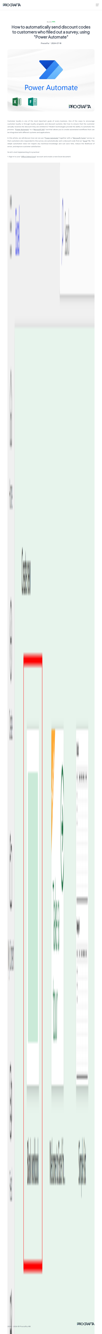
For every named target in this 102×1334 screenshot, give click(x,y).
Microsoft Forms (79, 138)
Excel (85, 141)
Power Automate (22, 129)
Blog (49, 22)
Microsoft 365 (39, 129)
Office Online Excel (28, 157)
